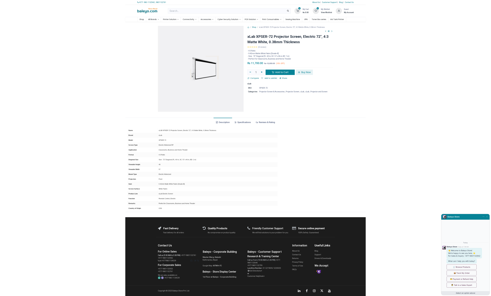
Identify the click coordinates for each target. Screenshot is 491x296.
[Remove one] (250, 72)
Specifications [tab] (244, 122)
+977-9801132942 (165, 258)
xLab (302, 92)
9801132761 (161, 2)
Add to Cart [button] (281, 72)
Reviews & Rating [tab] (266, 122)
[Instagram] (314, 291)
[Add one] (261, 72)
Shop (254, 27)
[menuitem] (141, 19)
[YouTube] (329, 291)
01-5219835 (268, 268)
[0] (297, 11)
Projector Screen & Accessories (272, 92)
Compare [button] (254, 78)
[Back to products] (328, 31)
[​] (158, 260)
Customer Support (329, 2)
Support (318, 255)
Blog (341, 2)
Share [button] (284, 78)
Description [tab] (224, 122)
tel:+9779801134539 (167, 261)
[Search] (288, 10)
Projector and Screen (318, 92)
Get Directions (255, 271)
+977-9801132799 (254, 265)
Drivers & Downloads (323, 258)
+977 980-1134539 (172, 278)
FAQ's (294, 269)
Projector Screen (292, 92)
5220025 (277, 268)
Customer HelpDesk (255, 276)
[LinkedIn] (299, 291)
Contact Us (349, 2)
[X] (322, 291)
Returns (295, 258)
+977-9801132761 (188, 255)
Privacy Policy (297, 262)
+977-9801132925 (165, 269)
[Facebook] (307, 291)
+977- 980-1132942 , (147, 2)
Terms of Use (297, 266)
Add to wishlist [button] (270, 78)
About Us (316, 2)
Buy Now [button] (306, 72)
